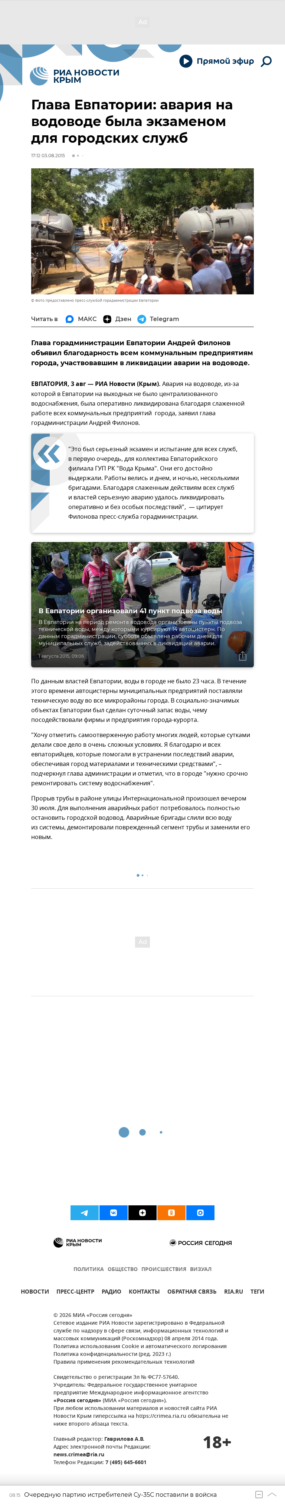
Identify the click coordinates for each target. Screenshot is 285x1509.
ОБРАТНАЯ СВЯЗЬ (192, 1292)
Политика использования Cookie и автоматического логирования (140, 1347)
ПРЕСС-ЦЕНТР (75, 1292)
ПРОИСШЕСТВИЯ (163, 1269)
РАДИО (111, 1292)
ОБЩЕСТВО (123, 1269)
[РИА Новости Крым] (74, 76)
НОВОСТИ (35, 1292)
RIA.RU (233, 1292)
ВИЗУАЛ (201, 1269)
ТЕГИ (257, 1292)
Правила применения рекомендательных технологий (123, 1362)
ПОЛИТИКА (88, 1269)
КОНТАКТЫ (144, 1292)
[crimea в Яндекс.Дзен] (142, 1212)
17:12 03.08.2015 (48, 155)
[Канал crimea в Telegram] (85, 1212)
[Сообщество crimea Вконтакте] (113, 1212)
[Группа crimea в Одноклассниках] (171, 1212)
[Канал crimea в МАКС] (200, 1212)
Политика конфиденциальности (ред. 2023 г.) (112, 1354)
